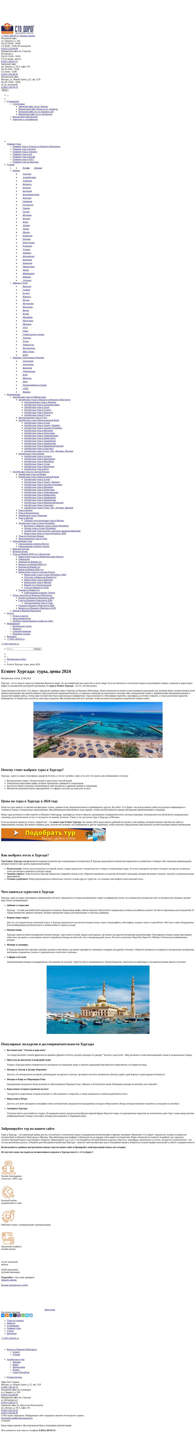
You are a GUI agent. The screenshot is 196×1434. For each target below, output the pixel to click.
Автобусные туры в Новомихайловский (43, 446)
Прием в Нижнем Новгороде (27, 610)
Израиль (26, 296)
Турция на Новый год (29, 590)
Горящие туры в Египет (24, 149)
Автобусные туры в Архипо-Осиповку (43, 428)
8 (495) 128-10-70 (9, 87)
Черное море (19, 1367)
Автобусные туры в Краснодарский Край (38, 420)
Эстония (26, 280)
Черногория (28, 266)
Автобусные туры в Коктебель (39, 461)
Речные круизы (20, 551)
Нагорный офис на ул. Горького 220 (36, 111)
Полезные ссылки (21, 634)
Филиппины (28, 348)
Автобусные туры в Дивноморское (41, 435)
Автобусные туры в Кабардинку (40, 438)
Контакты (12, 636)
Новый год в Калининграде (37, 585)
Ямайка (26, 392)
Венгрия (26, 198)
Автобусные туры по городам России (31, 471)
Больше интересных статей (14, 1285)
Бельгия (26, 187)
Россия (26, 168)
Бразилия (27, 368)
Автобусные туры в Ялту (36, 469)
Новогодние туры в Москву (37, 582)
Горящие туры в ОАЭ (23, 159)
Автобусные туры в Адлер (37, 423)
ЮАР (25, 355)
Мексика (26, 378)
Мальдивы (27, 320)
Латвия (26, 225)
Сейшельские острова (33, 334)
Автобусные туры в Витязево (38, 430)
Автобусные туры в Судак (37, 464)
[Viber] (19, 1315)
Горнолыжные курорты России (33, 544)
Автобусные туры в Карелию (32, 515)
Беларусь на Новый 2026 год (32, 564)
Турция (26, 249)
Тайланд (26, 338)
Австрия (26, 174)
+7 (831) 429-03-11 (10, 35)
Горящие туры (14, 144)
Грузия (25, 211)
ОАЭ (25, 327)
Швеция (26, 277)
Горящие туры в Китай (24, 157)
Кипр (25, 222)
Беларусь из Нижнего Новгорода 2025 (37, 608)
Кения (25, 310)
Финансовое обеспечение (25, 117)
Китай (25, 314)
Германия (27, 201)
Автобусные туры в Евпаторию (39, 459)
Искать (38, 649)
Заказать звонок (27, 35)
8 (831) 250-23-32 (9, 1410)
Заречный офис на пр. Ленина (33, 106)
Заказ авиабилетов (22, 618)
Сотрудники (19, 104)
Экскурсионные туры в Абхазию (40, 402)
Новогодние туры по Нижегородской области (40, 556)
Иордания (27, 307)
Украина (26, 253)
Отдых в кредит (20, 616)
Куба (25, 375)
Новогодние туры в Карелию (38, 580)
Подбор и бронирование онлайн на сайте (33, 621)
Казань (16, 1370)
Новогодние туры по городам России (36, 572)
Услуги (10, 613)
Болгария (27, 191)
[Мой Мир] (11, 1315)
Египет (26, 293)
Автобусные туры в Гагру (37, 407)
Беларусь (27, 184)
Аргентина (28, 364)
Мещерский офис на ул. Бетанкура (35, 114)
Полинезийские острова (34, 385)
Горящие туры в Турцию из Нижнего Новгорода (36, 146)
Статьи (10, 1331)
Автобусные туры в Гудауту (37, 410)
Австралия (27, 361)
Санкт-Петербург (21, 1372)
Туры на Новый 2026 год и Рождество (31, 554)
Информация (13, 623)
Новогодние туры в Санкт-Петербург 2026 (45, 533)
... (8, 95)
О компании (13, 101)
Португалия (28, 242)
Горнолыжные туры (22, 541)
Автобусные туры (15, 1359)
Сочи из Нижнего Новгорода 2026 (35, 600)
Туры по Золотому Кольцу (31, 536)
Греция (26, 208)
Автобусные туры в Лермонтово (40, 443)
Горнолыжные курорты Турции (33, 546)
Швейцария (28, 273)
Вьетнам (26, 286)
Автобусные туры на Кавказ (32, 474)
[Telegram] (31, 1315)
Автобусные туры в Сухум (37, 415)
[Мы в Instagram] (17, 1344)
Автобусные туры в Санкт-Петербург (36, 523)
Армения (27, 181)
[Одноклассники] (7, 1315)
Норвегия (27, 236)
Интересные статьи (22, 626)
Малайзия (27, 317)
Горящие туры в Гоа (22, 154)
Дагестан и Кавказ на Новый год (40, 577)
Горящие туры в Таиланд (25, 151)
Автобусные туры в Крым (31, 453)
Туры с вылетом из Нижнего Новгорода (32, 595)
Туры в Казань (25, 510)
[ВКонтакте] (3, 1315)
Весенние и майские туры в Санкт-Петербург (46, 526)
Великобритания (30, 194)
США (25, 388)
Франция (27, 260)
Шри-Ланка (28, 351)
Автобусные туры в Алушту (38, 456)
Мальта (26, 232)
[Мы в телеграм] (23, 1344)
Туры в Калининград (28, 513)
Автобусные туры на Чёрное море (29, 397)
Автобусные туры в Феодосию (39, 466)
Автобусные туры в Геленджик (39, 433)
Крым (15, 1364)
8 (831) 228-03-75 (9, 61)
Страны (10, 164)
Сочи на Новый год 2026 (36, 587)
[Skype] (27, 1315)
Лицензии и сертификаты (25, 119)
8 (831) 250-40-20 (9, 74)
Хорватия (27, 263)
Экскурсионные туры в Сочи (32, 417)
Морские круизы (21, 549)
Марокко (26, 324)
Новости (17, 628)
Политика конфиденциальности (17, 1418)
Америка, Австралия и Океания (28, 357)
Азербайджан (29, 177)
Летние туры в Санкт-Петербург (40, 528)
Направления (13, 394)
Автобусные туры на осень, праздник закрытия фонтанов (52, 531)
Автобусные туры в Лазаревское (40, 441)
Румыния (27, 246)
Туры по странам (15, 1320)
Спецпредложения (22, 631)
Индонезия (28, 303)
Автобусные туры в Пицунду (38, 412)
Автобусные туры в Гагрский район (42, 405)
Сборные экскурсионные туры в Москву (44, 520)
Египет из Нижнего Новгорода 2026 (36, 598)
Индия (25, 300)
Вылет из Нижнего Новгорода (22, 1349)
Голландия (27, 205)
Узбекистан (28, 344)
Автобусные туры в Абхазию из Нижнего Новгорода (44, 399)
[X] (15, 1315)
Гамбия (26, 290)
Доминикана (28, 371)
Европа (16, 170)
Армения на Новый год (29, 562)
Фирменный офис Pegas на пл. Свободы (38, 109)
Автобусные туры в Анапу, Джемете (42, 425)
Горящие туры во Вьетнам (25, 162)
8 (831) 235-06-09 (9, 48)
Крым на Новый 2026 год (30, 569)
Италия (26, 218)
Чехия (25, 270)
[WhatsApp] (23, 1315)
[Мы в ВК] (4, 1344)
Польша (26, 239)
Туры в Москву (25, 518)
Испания (26, 215)
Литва (25, 229)
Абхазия (37, 168)
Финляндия (28, 256)
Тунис (25, 341)
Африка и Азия (20, 283)
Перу (25, 381)
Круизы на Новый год (29, 567)
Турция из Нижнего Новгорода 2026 (36, 605)
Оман (25, 331)
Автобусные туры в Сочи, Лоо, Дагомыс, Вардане (48, 451)
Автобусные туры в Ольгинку (39, 448)
